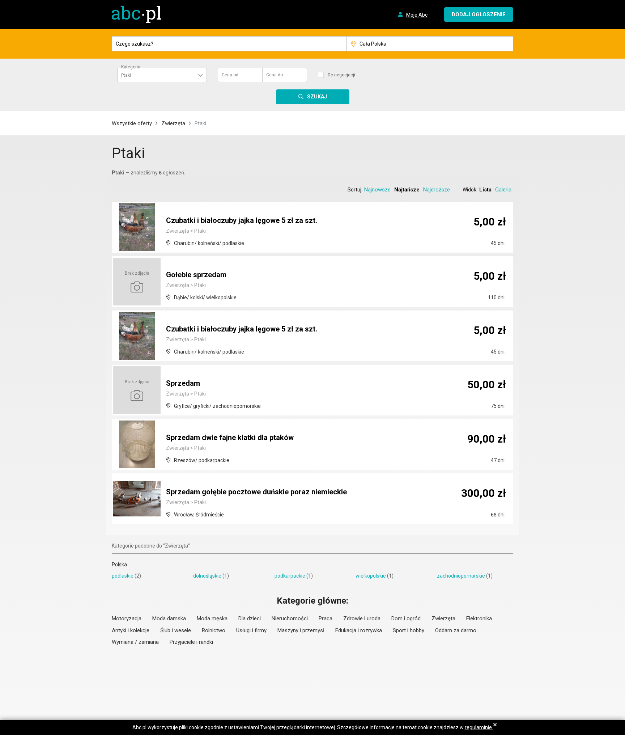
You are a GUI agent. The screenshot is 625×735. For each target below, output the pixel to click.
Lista (485, 189)
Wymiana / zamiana (135, 642)
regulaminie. (479, 727)
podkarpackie (290, 576)
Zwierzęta (173, 123)
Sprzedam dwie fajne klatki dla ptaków (230, 437)
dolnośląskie (207, 576)
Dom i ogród (406, 618)
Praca (325, 618)
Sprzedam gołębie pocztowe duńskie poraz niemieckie (256, 491)
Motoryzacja (126, 618)
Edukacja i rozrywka (358, 630)
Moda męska (212, 618)
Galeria (503, 189)
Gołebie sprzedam (196, 274)
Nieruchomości (290, 618)
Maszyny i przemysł (300, 630)
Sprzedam (183, 383)
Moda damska (169, 618)
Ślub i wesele (175, 630)
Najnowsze (377, 189)
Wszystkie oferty (132, 123)
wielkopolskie (371, 576)
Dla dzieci (249, 618)
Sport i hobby (408, 630)
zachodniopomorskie (461, 576)
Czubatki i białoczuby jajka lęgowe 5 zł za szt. (241, 220)
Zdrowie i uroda (361, 618)
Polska (119, 564)
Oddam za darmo (455, 630)
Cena (230, 74)
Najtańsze (407, 189)
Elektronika (479, 618)
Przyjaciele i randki (191, 642)
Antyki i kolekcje (130, 630)
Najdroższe (436, 189)
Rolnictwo (213, 630)
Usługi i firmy (251, 630)
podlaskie (122, 576)
